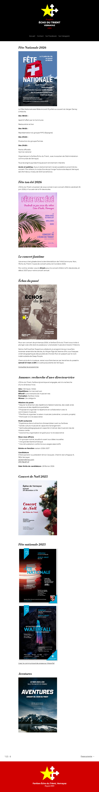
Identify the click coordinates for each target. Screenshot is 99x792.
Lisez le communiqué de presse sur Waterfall (36, 663)
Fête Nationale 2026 (32, 47)
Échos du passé (28, 281)
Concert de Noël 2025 (33, 476)
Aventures (25, 674)
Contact (40, 36)
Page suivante (87, 756)
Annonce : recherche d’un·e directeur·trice (46, 377)
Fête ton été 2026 (30, 182)
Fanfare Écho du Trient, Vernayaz (49, 783)
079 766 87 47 (23, 462)
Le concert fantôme (31, 256)
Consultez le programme (28, 367)
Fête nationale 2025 (32, 544)
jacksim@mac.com (26, 460)
